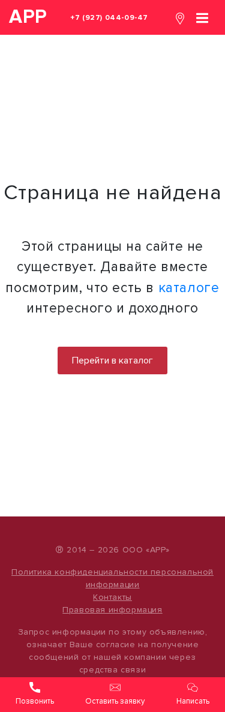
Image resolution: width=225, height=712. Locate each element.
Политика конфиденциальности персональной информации (112, 578)
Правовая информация (112, 610)
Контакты (112, 597)
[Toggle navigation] (202, 17)
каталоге (189, 288)
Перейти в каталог (112, 360)
